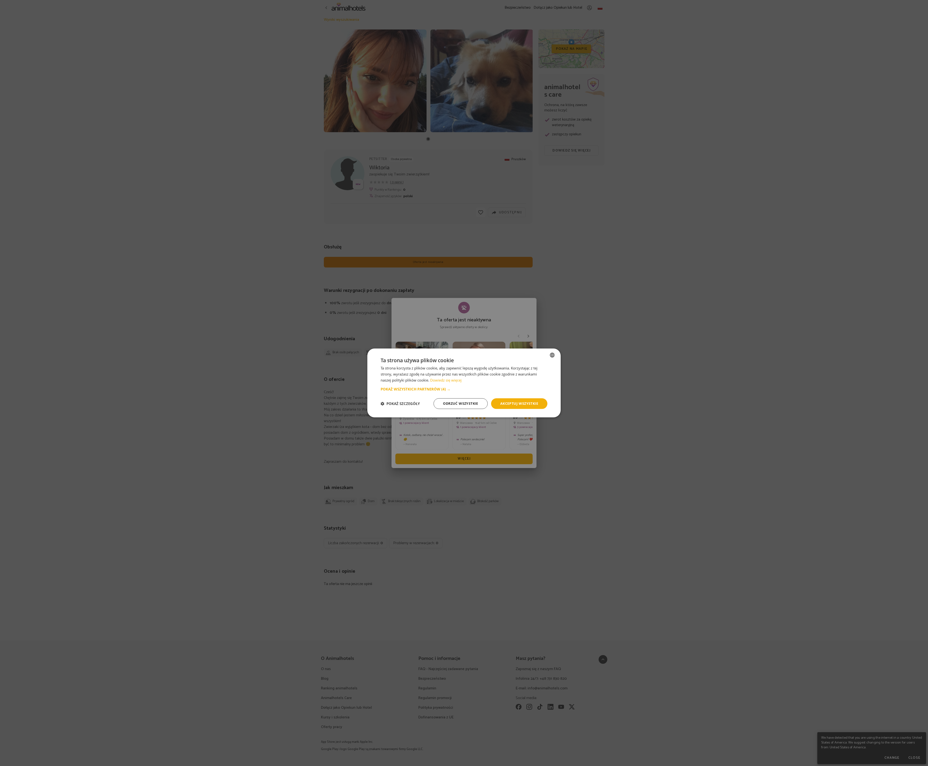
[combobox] (552, 355)
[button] (464, 389)
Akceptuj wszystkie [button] (519, 403)
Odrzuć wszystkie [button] (460, 403)
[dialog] (464, 382)
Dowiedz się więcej (446, 380)
